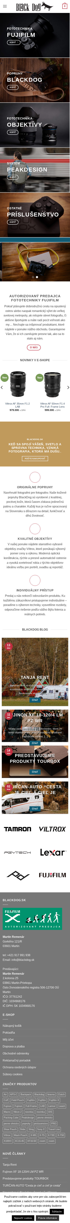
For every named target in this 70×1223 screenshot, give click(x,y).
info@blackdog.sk (22, 959)
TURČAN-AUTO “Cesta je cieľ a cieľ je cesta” (35, 792)
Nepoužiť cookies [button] (23, 1218)
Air (5, 1094)
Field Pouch (17, 1100)
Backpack (26, 1094)
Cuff (6, 1100)
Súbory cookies (12, 1074)
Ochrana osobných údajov (19, 1067)
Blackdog (39, 1094)
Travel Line (54, 1129)
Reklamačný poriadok (17, 1060)
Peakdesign (28, 1117)
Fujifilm (31, 1100)
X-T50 (61, 1135)
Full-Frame (31, 1106)
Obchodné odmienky (16, 1053)
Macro (7, 1112)
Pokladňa (9, 1032)
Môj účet (8, 1039)
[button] (5, 6)
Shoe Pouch (10, 1129)
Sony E (41, 1129)
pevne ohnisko (44, 1117)
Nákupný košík (12, 1025)
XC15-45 (19, 1141)
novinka (29, 1112)
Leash (62, 1106)
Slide (22, 1129)
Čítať (35, 700)
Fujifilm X (54, 1100)
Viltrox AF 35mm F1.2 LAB (17, 405)
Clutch (61, 1094)
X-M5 (33, 1135)
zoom (42, 1141)
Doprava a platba (14, 1046)
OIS (50, 1112)
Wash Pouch (20, 1135)
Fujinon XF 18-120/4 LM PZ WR (35, 717)
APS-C (13, 1094)
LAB (42, 1106)
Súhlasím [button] (57, 1211)
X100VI (7, 1141)
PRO (53, 1123)
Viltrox (7, 1135)
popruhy (26, 1123)
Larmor (51, 1106)
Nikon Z (18, 1112)
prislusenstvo (41, 1123)
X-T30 (51, 1135)
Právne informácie (47, 1218)
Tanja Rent (35, 677)
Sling (31, 1129)
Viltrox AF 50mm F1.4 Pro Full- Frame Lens (52, 405)
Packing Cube (11, 1117)
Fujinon (7, 1106)
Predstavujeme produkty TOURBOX (35, 758)
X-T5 (42, 1135)
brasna (51, 1094)
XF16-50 (31, 1141)
